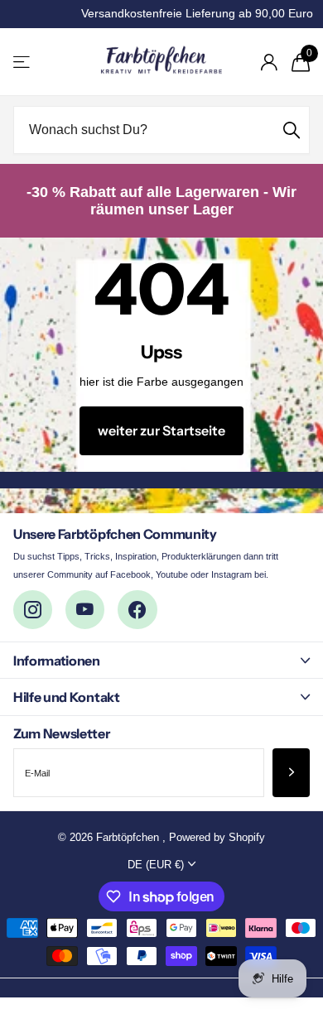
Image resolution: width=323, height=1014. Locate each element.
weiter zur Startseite (161, 430)
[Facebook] (137, 609)
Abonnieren (291, 772)
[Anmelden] (268, 62)
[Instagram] (32, 609)
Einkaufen (22, 62)
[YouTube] (84, 609)
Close (161, 660)
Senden (291, 130)
